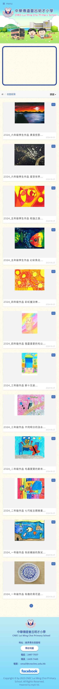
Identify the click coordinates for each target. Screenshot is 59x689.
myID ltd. (35, 677)
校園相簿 (11, 86)
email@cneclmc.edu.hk (33, 656)
